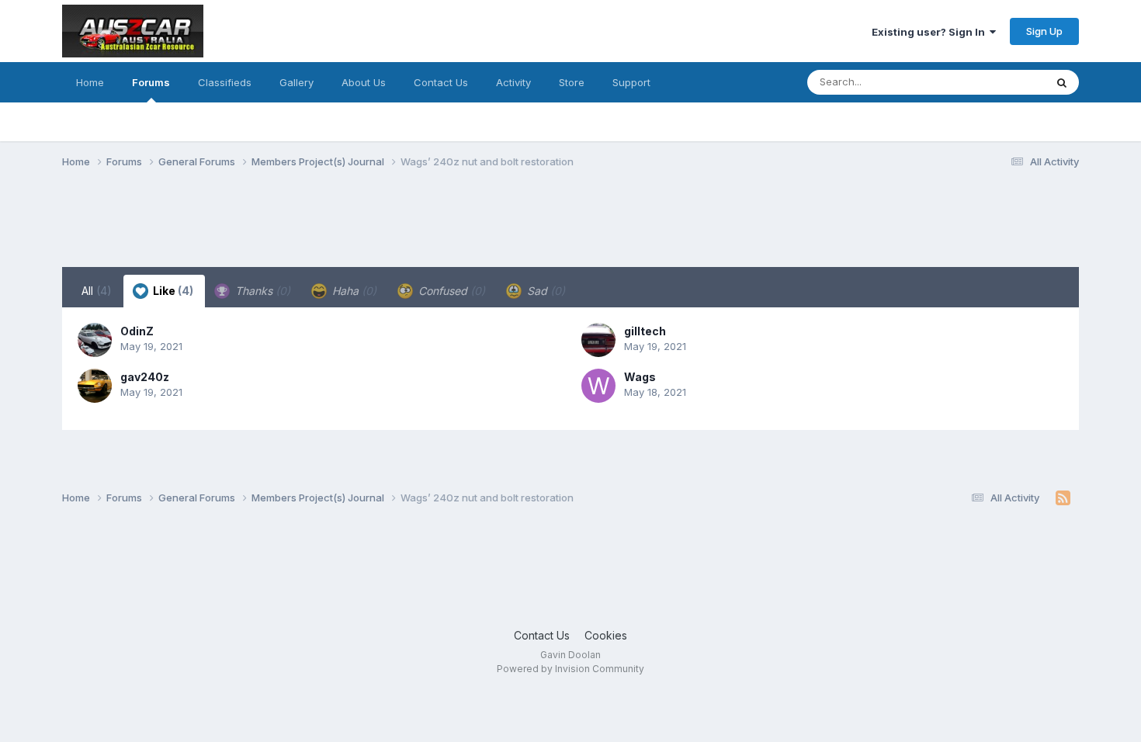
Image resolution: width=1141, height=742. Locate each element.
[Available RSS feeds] (1063, 498)
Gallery (296, 82)
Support (631, 82)
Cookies (605, 635)
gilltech (645, 331)
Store (571, 82)
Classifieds (224, 82)
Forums (151, 82)
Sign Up (1044, 31)
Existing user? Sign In (931, 32)
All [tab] (97, 290)
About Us (364, 82)
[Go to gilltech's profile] (598, 340)
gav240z (144, 376)
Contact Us (441, 82)
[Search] (1062, 82)
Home (90, 82)
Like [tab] (172, 290)
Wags (640, 376)
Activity (513, 82)
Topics (1008, 82)
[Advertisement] (344, 227)
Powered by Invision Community (570, 668)
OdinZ (137, 331)
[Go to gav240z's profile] (95, 386)
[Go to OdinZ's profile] (95, 340)
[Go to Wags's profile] (598, 386)
